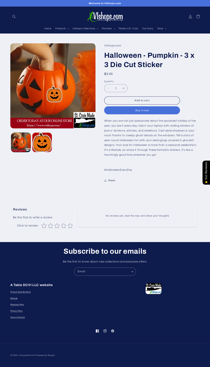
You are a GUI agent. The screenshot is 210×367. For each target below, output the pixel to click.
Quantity (109, 81)
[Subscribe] (132, 272)
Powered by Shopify (45, 355)
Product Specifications (20, 292)
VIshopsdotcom (26, 355)
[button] (14, 16)
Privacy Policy (16, 311)
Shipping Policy (17, 305)
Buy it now (142, 110)
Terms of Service (17, 317)
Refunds (14, 298)
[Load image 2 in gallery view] (42, 142)
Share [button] (111, 180)
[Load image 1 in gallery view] (21, 142)
